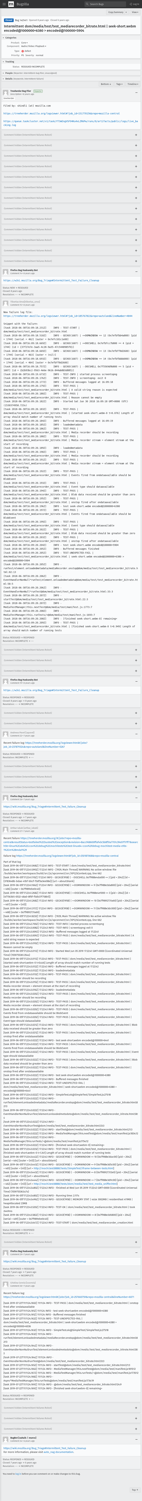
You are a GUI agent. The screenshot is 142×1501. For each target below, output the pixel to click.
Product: (15, 42)
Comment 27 (16, 831)
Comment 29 (16, 1254)
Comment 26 (16, 799)
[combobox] (105, 4)
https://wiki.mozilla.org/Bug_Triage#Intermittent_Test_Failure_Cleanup (51, 280)
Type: (17, 51)
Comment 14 (16, 273)
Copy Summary (115, 12)
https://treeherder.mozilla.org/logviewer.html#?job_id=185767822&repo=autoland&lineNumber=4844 (67, 316)
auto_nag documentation (58, 1452)
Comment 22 (16, 736)
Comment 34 (16, 1441)
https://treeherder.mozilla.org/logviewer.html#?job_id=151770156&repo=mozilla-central (61, 113)
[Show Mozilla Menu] (11, 4)
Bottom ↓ (106, 84)
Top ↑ (135, 1490)
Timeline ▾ (133, 84)
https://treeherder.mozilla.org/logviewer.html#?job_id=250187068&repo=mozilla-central (67, 855)
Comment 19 (16, 683)
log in (18, 1474)
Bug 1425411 (21, 20)
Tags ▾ (119, 84)
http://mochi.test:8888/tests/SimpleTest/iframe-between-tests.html (73, 1168)
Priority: (15, 55)
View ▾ (135, 12)
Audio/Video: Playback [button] (33, 46)
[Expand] (136, 135)
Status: (16, 66)
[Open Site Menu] (4, 4)
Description (15, 94)
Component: (13, 46)
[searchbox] (105, 4)
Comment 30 (16, 1286)
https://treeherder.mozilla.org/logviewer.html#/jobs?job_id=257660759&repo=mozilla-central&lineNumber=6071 (68, 1297)
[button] (134, 4)
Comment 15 (16, 305)
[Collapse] (136, 92)
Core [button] (24, 42)
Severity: (29, 55)
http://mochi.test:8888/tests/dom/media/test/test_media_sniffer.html (75, 1183)
